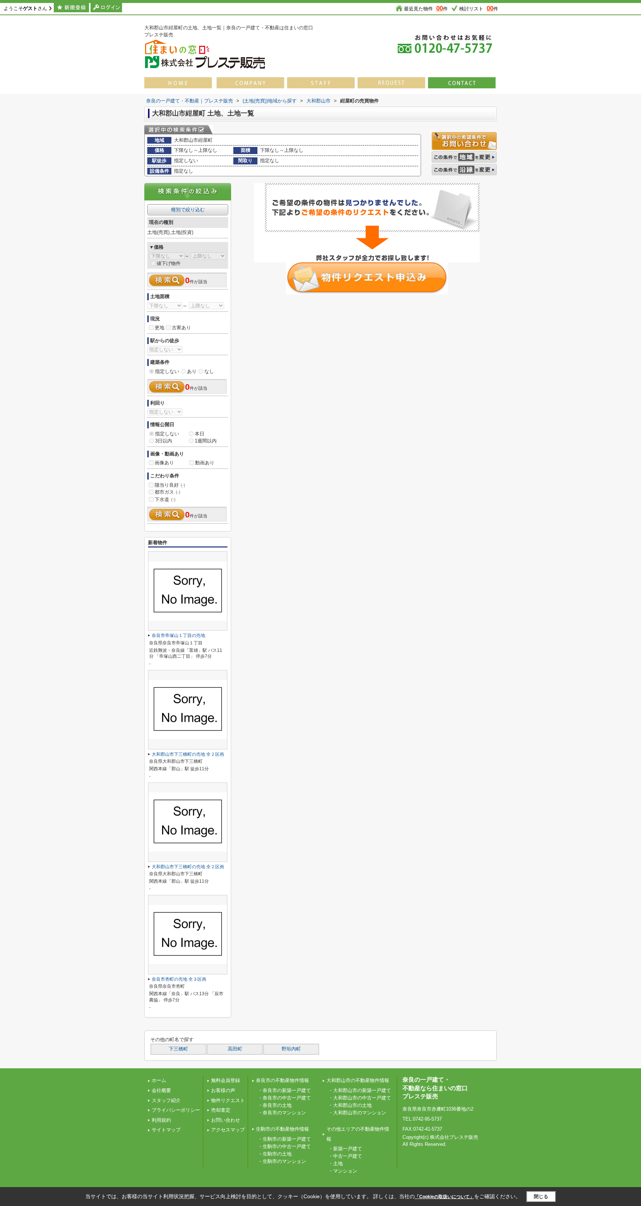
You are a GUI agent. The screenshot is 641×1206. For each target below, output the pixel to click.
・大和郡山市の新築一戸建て (359, 1090)
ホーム (159, 1080)
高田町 (235, 1049)
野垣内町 (291, 1049)
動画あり (204, 462)
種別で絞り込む (188, 209)
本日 (199, 434)
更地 (159, 327)
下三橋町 (178, 1049)
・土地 (335, 1163)
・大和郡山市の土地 (350, 1105)
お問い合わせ (225, 1120)
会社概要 (161, 1090)
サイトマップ (166, 1130)
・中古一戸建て (345, 1156)
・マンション (342, 1171)
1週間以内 (206, 441)
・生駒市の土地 (275, 1154)
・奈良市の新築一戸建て (284, 1090)
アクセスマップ (228, 1130)
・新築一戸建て (345, 1148)
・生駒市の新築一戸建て (284, 1139)
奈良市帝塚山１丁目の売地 (178, 635)
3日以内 (163, 441)
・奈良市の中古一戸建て (284, 1098)
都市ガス (167, 492)
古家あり (181, 327)
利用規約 (161, 1120)
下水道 (165, 499)
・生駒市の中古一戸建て (284, 1146)
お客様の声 (223, 1090)
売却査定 (220, 1110)
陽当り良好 (170, 485)
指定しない (167, 371)
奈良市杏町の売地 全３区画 (179, 979)
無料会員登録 (225, 1080)
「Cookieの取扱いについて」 (444, 1196)
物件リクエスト (228, 1100)
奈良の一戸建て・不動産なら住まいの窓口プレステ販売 (435, 1087)
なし (209, 371)
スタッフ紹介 (166, 1100)
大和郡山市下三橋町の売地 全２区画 (188, 754)
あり (192, 371)
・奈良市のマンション (282, 1112)
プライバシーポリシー (176, 1110)
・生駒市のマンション (282, 1161)
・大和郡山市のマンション (357, 1112)
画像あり (164, 462)
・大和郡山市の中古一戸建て (359, 1098)
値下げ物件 (169, 263)
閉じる (541, 1196)
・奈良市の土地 (275, 1105)
